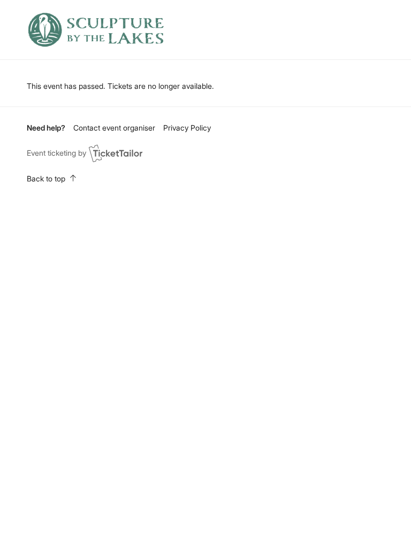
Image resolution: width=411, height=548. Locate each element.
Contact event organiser (114, 127)
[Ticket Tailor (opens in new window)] (115, 153)
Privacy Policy (187, 127)
